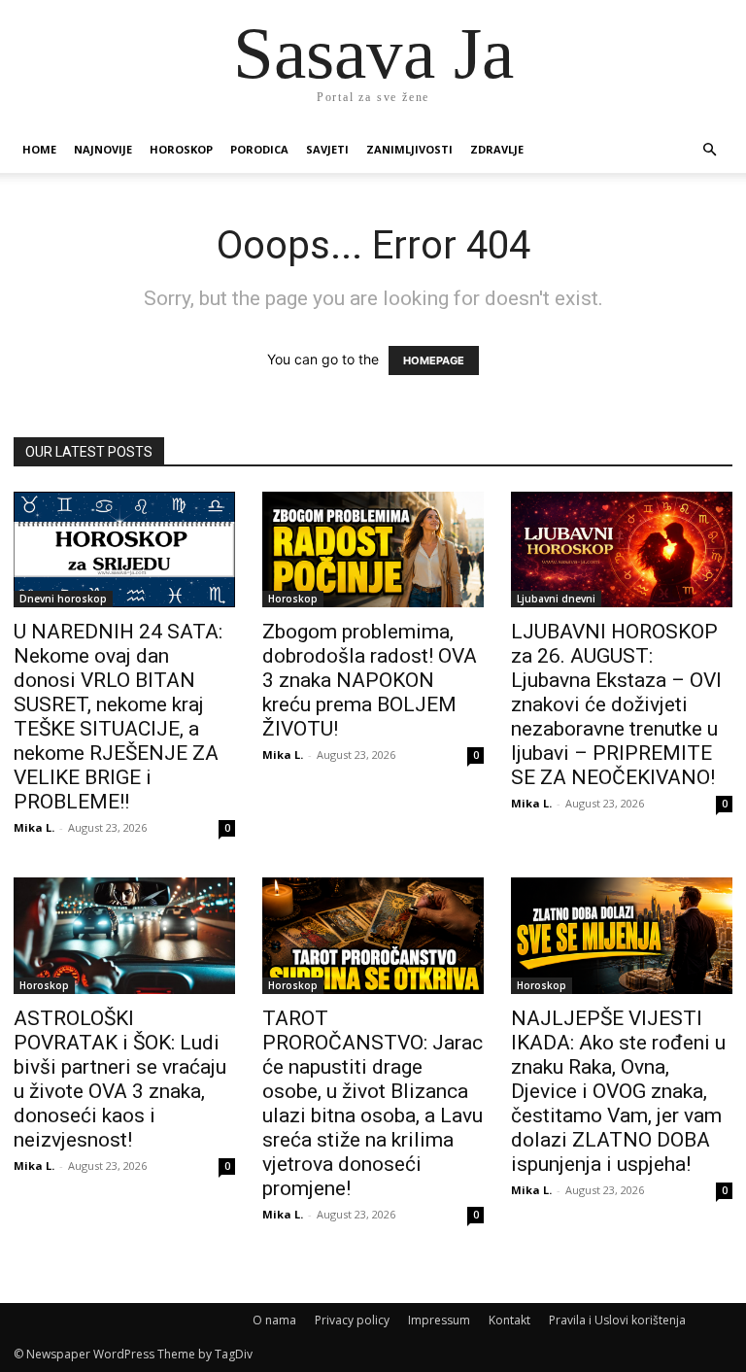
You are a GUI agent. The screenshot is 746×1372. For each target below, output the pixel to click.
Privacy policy (352, 1320)
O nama (274, 1320)
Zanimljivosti (409, 149)
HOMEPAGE (433, 360)
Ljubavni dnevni (556, 598)
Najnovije (103, 149)
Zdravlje (497, 149)
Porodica (259, 149)
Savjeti (327, 149)
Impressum (439, 1320)
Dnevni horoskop (63, 598)
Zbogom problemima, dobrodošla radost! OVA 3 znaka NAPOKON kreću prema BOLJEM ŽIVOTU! (369, 680)
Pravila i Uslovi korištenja (617, 1320)
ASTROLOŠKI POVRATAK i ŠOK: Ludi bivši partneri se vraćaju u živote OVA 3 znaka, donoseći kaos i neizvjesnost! (120, 1079)
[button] (709, 150)
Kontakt (509, 1320)
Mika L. (34, 827)
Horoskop (181, 149)
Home (39, 149)
